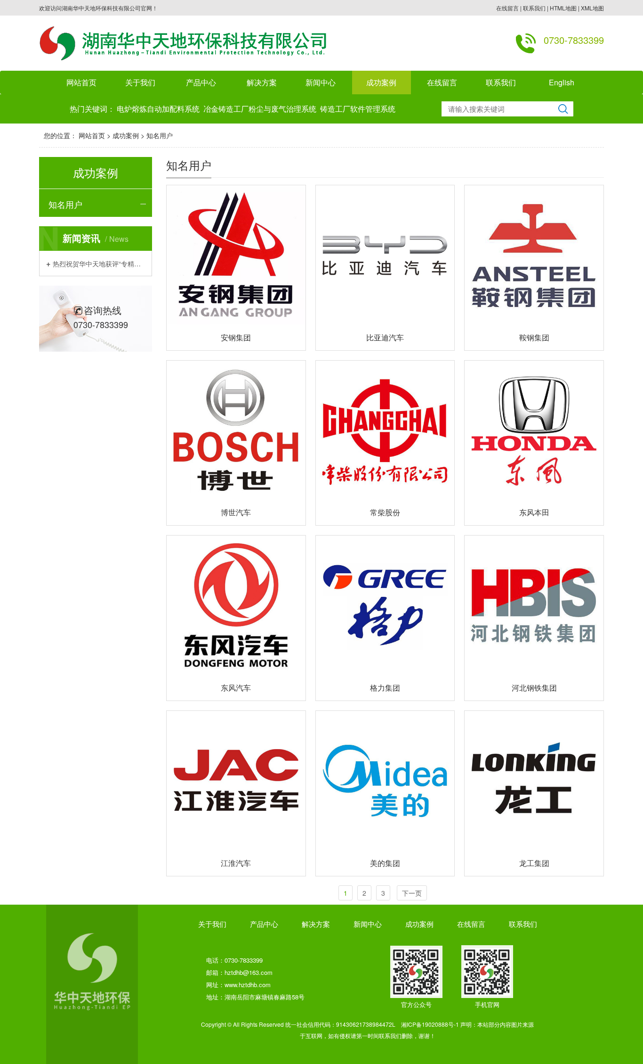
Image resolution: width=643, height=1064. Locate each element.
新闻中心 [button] (320, 82)
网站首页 (81, 82)
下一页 (412, 893)
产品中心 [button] (201, 82)
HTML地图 (563, 8)
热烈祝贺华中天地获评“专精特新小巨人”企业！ (99, 263)
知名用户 (159, 135)
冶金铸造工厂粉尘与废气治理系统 (259, 108)
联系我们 (534, 8)
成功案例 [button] (381, 82)
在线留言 (507, 8)
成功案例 (126, 135)
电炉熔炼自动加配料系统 (158, 108)
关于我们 (212, 924)
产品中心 (264, 924)
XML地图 (592, 8)
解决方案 (262, 82)
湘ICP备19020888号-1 (430, 1024)
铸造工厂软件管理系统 (357, 108)
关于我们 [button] (140, 82)
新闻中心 (368, 924)
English (561, 82)
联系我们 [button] (501, 82)
